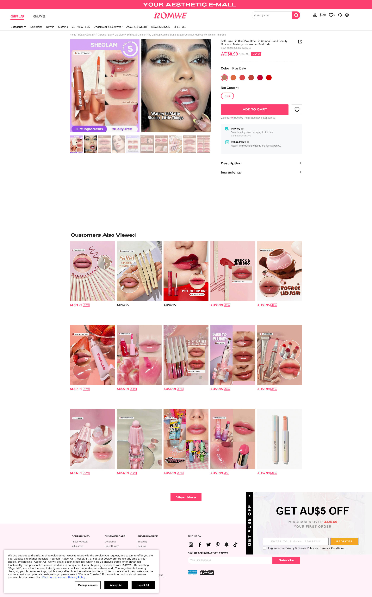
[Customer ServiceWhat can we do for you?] (340, 14)
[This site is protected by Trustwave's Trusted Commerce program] (192, 572)
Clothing (63, 26)
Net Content (230, 87)
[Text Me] (268, 77)
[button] (297, 109)
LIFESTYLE (180, 26)
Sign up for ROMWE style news (208, 553)
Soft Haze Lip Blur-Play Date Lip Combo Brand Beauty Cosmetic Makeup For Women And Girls (254, 42)
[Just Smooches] (260, 77)
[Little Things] (242, 77)
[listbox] (314, 14)
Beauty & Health (86, 34)
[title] (186, 235)
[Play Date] (224, 77)
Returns (142, 546)
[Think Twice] (251, 77)
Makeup (101, 34)
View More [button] (186, 497)
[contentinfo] (76, 305)
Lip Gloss (120, 34)
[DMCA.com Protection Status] (207, 572)
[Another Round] (233, 77)
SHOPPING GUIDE (148, 536)
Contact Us (110, 541)
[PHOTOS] (140, 86)
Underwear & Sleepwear (108, 26)
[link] (186, 4)
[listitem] (92, 281)
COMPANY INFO (81, 536)
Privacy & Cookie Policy (299, 548)
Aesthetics (36, 26)
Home (73, 34)
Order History (112, 546)
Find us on (194, 536)
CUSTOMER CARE (115, 536)
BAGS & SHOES (160, 26)
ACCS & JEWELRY (136, 26)
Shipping (142, 541)
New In (50, 26)
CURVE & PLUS (81, 26)
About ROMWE (80, 541)
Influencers (77, 546)
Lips (110, 34)
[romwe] (170, 14)
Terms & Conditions (332, 548)
